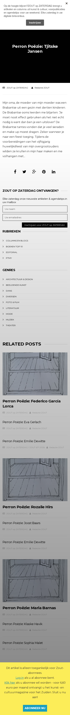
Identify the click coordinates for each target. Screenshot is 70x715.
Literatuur (12, 308)
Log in (20, 677)
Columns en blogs (17, 240)
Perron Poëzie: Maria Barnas (29, 608)
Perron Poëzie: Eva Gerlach (22, 422)
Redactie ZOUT (42, 87)
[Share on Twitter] (24, 172)
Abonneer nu (35, 708)
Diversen (11, 296)
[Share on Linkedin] (53, 172)
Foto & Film (12, 302)
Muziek (10, 319)
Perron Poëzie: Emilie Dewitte (24, 441)
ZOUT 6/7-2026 (37, 447)
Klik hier (9, 682)
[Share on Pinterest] (43, 172)
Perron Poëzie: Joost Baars (21, 523)
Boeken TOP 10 (14, 246)
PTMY (9, 258)
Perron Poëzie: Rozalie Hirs (28, 507)
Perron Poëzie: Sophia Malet (23, 643)
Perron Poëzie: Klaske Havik (22, 624)
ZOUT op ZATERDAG (17, 87)
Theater (11, 325)
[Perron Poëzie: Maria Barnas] (35, 580)
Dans (9, 290)
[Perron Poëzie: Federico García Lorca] (35, 373)
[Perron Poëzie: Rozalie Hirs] (35, 479)
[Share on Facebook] (15, 172)
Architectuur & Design (19, 279)
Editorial (11, 252)
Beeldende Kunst (16, 285)
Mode (9, 314)
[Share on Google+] (34, 172)
